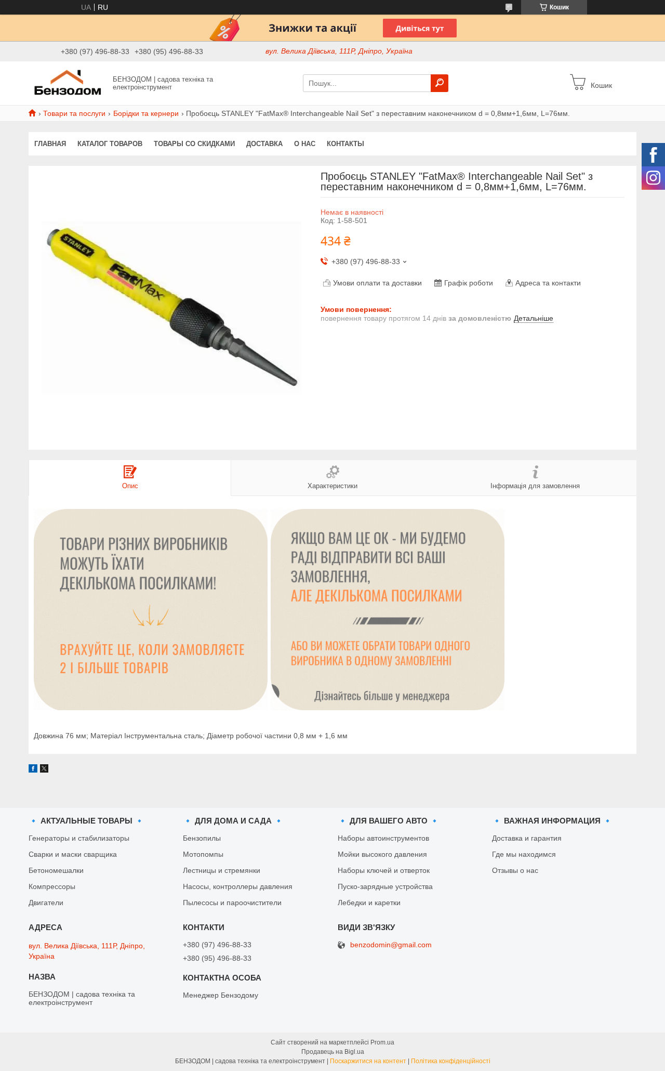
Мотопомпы (203, 854)
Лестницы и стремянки (221, 870)
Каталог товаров (109, 144)
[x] (44, 770)
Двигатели (46, 902)
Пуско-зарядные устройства (385, 886)
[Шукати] (439, 83)
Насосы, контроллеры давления (237, 886)
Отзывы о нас (515, 870)
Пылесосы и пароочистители (232, 902)
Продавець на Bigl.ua (332, 1051)
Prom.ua (382, 1042)
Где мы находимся (524, 854)
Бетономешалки (56, 870)
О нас (304, 144)
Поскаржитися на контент (368, 1061)
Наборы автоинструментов (383, 838)
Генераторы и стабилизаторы (79, 838)
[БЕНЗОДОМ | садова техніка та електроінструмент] (68, 83)
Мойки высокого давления (382, 854)
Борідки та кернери (146, 113)
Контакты (345, 144)
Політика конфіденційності (450, 1061)
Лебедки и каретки (369, 902)
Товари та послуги (74, 113)
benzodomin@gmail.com (391, 945)
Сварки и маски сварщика (73, 854)
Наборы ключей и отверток (384, 870)
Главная (50, 144)
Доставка (264, 144)
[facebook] (33, 770)
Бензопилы (202, 838)
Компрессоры (52, 886)
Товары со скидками (194, 144)
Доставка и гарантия (527, 838)
